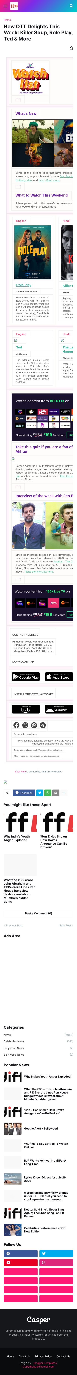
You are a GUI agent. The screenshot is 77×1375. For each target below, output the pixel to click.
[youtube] (21, 1262)
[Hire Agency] (56, 1298)
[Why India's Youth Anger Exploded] (20, 821)
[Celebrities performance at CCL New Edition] (12, 1230)
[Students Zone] (56, 1271)
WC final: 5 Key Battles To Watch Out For (46, 1145)
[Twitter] (39, 793)
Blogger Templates (45, 1362)
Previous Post (14, 925)
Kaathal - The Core (64, 561)
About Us (24, 1356)
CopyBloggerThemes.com (38, 1366)
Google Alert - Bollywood (41, 1128)
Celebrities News (38, 1041)
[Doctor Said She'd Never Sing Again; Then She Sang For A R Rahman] (12, 1213)
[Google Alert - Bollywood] (12, 1129)
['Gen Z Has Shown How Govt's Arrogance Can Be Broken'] (56, 821)
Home (7, 20)
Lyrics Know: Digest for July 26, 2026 (45, 1179)
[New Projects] (21, 1271)
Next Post (65, 925)
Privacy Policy (43, 1356)
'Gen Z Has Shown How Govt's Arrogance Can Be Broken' (53, 842)
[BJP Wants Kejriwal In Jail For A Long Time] (12, 1162)
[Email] (55, 793)
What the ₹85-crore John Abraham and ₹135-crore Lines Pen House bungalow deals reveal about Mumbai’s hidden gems (19, 890)
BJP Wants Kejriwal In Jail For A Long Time (45, 1162)
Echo (41, 180)
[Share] (70, 48)
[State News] (56, 1280)
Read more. (53, 180)
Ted (19, 347)
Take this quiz (68, 475)
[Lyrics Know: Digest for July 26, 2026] (12, 1179)
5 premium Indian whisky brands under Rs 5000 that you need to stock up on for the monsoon (46, 1196)
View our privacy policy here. (50, 750)
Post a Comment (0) (38, 913)
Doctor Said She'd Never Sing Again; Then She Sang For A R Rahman (44, 1213)
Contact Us (63, 1356)
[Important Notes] (21, 1298)
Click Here (20, 771)
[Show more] (63, 793)
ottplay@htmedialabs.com (45, 743)
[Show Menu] (5, 6)
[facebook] (21, 1253)
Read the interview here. (39, 571)
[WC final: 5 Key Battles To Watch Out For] (12, 1145)
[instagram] (56, 1262)
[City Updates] (21, 1289)
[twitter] (56, 1253)
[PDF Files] (56, 1289)
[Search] (72, 6)
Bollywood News (38, 1048)
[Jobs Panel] (21, 1280)
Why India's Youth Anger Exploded (17, 838)
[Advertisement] (38, 980)
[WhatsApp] (47, 793)
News (38, 1034)
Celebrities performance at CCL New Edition (45, 1229)
